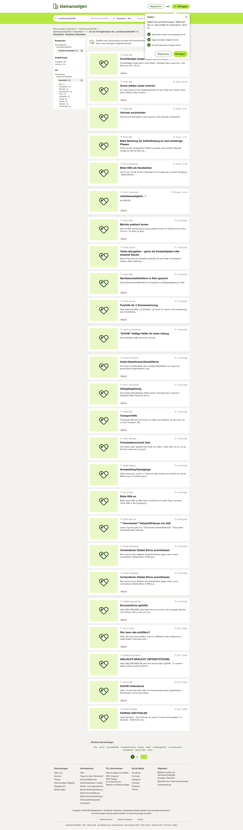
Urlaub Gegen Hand (132, 825)
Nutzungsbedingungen (90, 799)
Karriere (57, 776)
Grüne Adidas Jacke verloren (137, 85)
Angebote (58, 61)
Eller (61, 94)
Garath (61, 101)
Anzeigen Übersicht (166, 777)
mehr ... (150, 749)
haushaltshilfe (113, 747)
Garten (174, 825)
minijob (141, 747)
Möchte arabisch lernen (134, 224)
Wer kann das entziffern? (135, 632)
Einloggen (180, 53)
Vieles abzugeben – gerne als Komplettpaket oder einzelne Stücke (150, 253)
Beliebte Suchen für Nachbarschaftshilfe (166, 773)
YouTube (136, 776)
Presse (57, 779)
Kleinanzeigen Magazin (64, 782)
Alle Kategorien (61, 44)
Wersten (62, 104)
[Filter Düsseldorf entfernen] (82, 80)
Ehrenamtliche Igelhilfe (134, 605)
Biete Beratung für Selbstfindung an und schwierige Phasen (151, 142)
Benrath (62, 89)
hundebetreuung (128, 747)
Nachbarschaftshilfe (64, 47)
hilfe (95, 747)
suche (102, 747)
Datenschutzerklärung (90, 792)
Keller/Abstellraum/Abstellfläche (139, 361)
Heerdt (61, 99)
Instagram (136, 779)
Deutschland (60, 74)
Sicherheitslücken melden (91, 782)
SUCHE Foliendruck (132, 686)
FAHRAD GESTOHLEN (133, 713)
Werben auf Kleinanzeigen (118, 784)
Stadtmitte (63, 96)
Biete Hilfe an (128, 496)
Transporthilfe (128, 415)
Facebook (136, 772)
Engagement (60, 786)
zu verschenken (175, 747)
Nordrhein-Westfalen (64, 76)
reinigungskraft (159, 747)
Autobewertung (164, 784)
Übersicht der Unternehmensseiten (173, 781)
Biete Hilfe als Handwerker (136, 167)
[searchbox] (73, 18)
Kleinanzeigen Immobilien (117, 772)
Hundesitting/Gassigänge (135, 469)
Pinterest (136, 786)
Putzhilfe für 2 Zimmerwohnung (139, 305)
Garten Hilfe (91, 825)
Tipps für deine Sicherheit (91, 776)
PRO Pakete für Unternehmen (113, 780)
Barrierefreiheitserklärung (91, 789)
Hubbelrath (63, 106)
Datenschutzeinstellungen (91, 796)
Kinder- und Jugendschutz (91, 786)
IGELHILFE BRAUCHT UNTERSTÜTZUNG (145, 659)
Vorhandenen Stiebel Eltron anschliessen (145, 550)
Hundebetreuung (103, 825)
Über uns (58, 772)
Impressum (85, 803)
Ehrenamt (167, 825)
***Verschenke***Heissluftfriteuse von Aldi (145, 523)
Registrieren (163, 53)
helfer (148, 747)
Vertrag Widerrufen (88, 779)
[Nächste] (143, 757)
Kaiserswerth (64, 91)
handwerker (128, 749)
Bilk (60, 84)
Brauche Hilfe (157, 825)
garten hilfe (140, 749)
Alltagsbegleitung (130, 388)
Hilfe (82, 772)
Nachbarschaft (117, 825)
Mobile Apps (59, 789)
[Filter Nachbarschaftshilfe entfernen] (82, 51)
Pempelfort (63, 86)
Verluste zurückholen (133, 112)
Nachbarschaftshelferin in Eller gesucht (144, 278)
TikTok (135, 789)
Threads (135, 782)
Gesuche (58, 64)
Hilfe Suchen (146, 825)
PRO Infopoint (112, 776)
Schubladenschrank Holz (135, 442)
